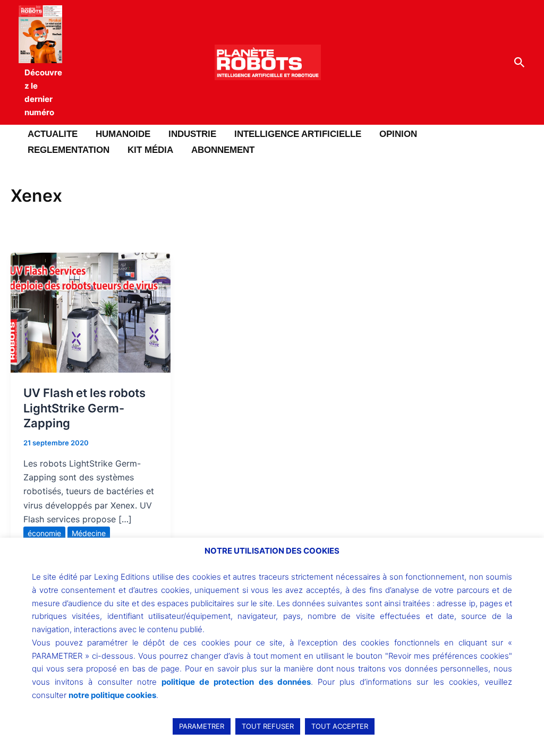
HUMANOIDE (123, 134)
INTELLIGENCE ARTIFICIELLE (297, 134)
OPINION (398, 134)
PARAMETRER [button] (201, 726)
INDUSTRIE (192, 134)
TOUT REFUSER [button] (268, 726)
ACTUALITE (53, 134)
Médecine (89, 533)
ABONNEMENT (222, 150)
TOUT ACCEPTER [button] (339, 726)
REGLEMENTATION (68, 150)
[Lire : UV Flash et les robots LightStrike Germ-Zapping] (91, 311)
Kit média (150, 150)
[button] (519, 63)
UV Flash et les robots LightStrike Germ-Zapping (84, 408)
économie (44, 533)
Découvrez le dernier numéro (43, 92)
